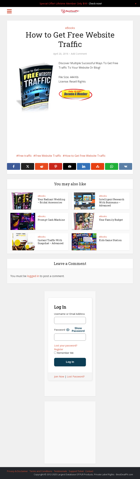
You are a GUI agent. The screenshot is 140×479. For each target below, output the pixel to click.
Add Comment (79, 53)
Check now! (95, 3)
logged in (33, 276)
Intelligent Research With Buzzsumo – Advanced (111, 202)
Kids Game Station (110, 240)
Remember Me (65, 352)
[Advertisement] (70, 142)
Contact (89, 471)
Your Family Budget (111, 219)
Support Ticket (76, 471)
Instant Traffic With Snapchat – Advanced (51, 242)
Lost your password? (65, 345)
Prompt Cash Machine (51, 219)
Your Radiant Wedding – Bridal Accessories (51, 201)
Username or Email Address (69, 313)
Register (58, 349)
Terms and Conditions (41, 471)
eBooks (70, 28)
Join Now (59, 376)
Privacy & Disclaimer (17, 471)
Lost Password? (76, 376)
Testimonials (60, 471)
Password (59, 329)
